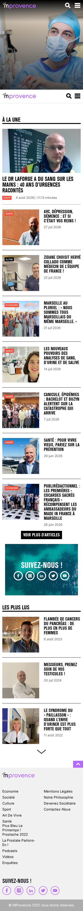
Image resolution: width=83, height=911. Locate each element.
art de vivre (12, 815)
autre (9, 259)
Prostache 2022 (15, 834)
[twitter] (53, 575)
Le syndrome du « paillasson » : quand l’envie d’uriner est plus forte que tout (60, 720)
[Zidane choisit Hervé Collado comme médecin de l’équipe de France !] (20, 273)
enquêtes (10, 863)
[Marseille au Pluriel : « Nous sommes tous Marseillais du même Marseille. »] (20, 319)
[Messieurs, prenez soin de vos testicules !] (20, 680)
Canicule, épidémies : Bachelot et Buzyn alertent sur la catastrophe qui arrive (61, 404)
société (8, 797)
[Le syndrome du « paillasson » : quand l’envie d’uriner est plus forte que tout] (20, 726)
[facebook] (18, 575)
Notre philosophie (58, 797)
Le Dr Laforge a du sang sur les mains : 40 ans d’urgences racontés (37, 185)
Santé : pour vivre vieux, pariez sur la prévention (62, 445)
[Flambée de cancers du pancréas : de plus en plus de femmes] (20, 634)
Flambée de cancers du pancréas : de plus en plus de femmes (62, 625)
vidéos (8, 857)
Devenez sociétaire (60, 803)
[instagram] (30, 575)
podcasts (9, 851)
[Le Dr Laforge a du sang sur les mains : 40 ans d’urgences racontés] (41, 151)
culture (8, 803)
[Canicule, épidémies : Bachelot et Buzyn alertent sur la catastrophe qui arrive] (20, 410)
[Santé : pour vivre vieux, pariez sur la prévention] (20, 456)
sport (6, 809)
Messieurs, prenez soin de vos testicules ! (60, 669)
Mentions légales (58, 791)
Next (41, 750)
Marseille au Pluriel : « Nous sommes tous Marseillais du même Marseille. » (60, 312)
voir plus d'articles (41, 535)
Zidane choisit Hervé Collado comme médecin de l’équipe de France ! (62, 264)
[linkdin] (41, 575)
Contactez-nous (57, 809)
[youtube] (64, 575)
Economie (12, 305)
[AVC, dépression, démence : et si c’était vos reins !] (20, 227)
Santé (7, 197)
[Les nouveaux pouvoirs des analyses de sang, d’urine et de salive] (20, 364)
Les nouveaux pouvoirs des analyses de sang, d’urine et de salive (61, 355)
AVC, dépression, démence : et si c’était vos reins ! (60, 216)
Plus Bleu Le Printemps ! (12, 827)
